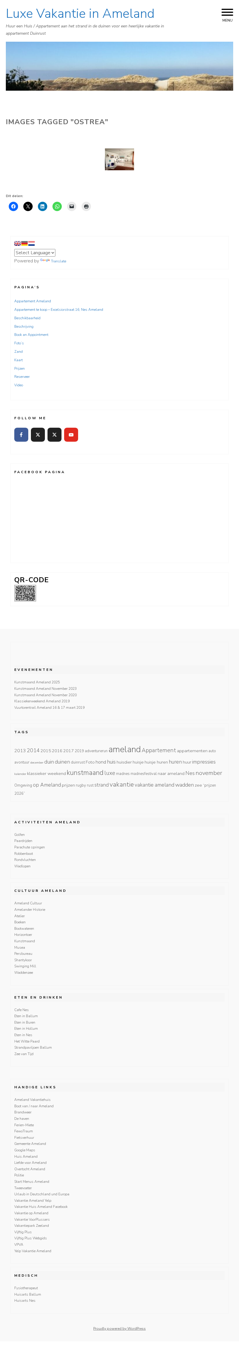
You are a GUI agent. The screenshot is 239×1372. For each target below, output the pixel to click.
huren (175, 761)
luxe (109, 773)
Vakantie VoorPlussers (32, 1219)
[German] (24, 243)
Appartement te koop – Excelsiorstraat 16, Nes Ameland (58, 309)
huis (111, 761)
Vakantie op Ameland (31, 1213)
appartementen (192, 751)
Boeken (20, 922)
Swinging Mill (25, 966)
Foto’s (19, 343)
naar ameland (171, 773)
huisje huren (156, 762)
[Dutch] (31, 243)
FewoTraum (23, 1131)
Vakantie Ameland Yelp (32, 1200)
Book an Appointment (31, 334)
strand (101, 784)
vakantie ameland (154, 784)
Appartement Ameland (32, 301)
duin (49, 762)
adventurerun (96, 751)
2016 (57, 751)
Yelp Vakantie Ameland (32, 1251)
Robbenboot (23, 853)
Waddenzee (23, 972)
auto (212, 751)
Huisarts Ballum (27, 1294)
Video (18, 385)
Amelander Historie (29, 909)
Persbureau (23, 953)
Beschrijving (24, 326)
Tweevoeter (23, 1188)
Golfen (19, 834)
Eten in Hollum (26, 1028)
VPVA (18, 1244)
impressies (204, 761)
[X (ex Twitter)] (38, 435)
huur (187, 762)
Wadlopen (22, 866)
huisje (138, 762)
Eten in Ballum (26, 1016)
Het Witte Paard (27, 1041)
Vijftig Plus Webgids (30, 1238)
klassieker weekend (46, 773)
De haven (21, 1118)
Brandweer (22, 1112)
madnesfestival (144, 773)
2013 (20, 751)
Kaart (18, 360)
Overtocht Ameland (29, 1169)
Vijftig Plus (23, 1232)
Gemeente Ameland (30, 1143)
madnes (123, 773)
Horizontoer (23, 934)
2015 (46, 751)
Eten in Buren (24, 1022)
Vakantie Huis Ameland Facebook (41, 1206)
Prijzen (19, 368)
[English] (17, 243)
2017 (68, 751)
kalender (20, 774)
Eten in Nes (23, 1035)
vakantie (122, 784)
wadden (184, 785)
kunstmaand (85, 772)
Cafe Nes (21, 1010)
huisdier (124, 762)
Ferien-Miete (24, 1125)
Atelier (19, 916)
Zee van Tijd (24, 1054)
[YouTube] (71, 435)
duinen (62, 761)
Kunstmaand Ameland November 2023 (45, 688)
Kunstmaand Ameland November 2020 (45, 695)
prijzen (68, 785)
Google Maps (24, 1150)
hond (101, 762)
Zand (18, 351)
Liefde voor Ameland (30, 1162)
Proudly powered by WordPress (119, 1328)
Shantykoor (23, 960)
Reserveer (22, 376)
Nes (190, 773)
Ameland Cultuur (28, 903)
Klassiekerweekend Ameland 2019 (42, 701)
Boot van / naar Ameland (34, 1106)
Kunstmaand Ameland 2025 (37, 682)
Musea (19, 947)
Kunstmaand (24, 941)
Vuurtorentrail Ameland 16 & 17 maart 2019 (49, 707)
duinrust (78, 762)
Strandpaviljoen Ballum (33, 1047)
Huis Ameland (26, 1156)
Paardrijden (23, 840)
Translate (58, 261)
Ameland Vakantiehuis (32, 1099)
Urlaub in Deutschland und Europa (41, 1194)
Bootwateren (24, 928)
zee (198, 785)
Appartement (159, 750)
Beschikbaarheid (27, 318)
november (209, 773)
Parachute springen (29, 847)
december (36, 762)
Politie (19, 1175)
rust (90, 785)
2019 (79, 751)
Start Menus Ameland (31, 1181)
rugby (81, 785)
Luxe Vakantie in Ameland (80, 13)
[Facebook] (21, 435)
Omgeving (23, 785)
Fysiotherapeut (26, 1288)
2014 (33, 750)
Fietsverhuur (24, 1137)
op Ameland (47, 784)
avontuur (21, 762)
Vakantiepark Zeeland (31, 1225)
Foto (90, 762)
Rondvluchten (25, 859)
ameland (124, 749)
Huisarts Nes (25, 1300)
